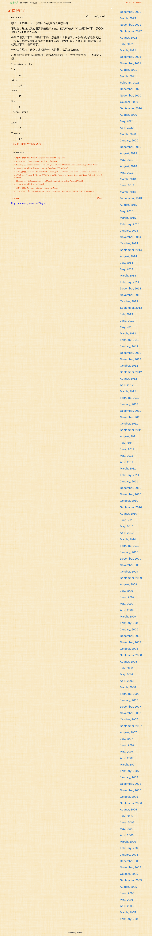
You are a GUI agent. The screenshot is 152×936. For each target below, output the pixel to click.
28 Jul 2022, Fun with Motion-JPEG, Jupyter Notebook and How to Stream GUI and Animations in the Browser (58, 176)
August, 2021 (128, 69)
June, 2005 (127, 893)
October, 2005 (129, 873)
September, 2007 (131, 726)
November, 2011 (130, 417)
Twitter (139, 2)
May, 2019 (126, 159)
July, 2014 (126, 262)
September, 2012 (131, 372)
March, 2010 (128, 539)
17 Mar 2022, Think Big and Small (30, 184)
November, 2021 (130, 63)
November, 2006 (130, 790)
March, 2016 (128, 192)
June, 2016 (127, 185)
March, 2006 (128, 841)
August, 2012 (128, 378)
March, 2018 (128, 179)
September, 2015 (131, 198)
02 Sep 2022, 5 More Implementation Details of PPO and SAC (42, 168)
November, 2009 (130, 565)
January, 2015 (129, 230)
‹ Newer (15, 197)
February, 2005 (129, 919)
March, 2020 (128, 134)
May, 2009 (126, 603)
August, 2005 (128, 886)
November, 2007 (130, 713)
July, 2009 (126, 590)
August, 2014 (128, 256)
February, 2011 (129, 475)
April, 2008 (127, 680)
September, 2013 (131, 307)
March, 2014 (128, 275)
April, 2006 (127, 835)
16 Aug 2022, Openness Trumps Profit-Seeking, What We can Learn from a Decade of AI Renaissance (58, 171)
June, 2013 (127, 320)
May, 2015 (126, 211)
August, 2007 (128, 732)
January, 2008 (129, 700)
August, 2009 (128, 584)
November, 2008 (130, 642)
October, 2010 (129, 500)
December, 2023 (130, 11)
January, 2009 (129, 629)
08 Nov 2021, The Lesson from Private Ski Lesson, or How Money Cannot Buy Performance (55, 191)
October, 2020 (129, 101)
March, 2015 (128, 217)
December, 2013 (130, 288)
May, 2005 (126, 899)
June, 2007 (127, 745)
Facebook (130, 2)
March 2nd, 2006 (95, 16)
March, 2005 (128, 912)
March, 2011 (128, 468)
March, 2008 (128, 687)
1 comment (16, 17)
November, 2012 (130, 359)
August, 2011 (128, 436)
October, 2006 (129, 796)
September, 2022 (131, 31)
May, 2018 (126, 172)
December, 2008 (130, 635)
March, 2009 (128, 616)
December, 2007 (130, 706)
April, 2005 (127, 906)
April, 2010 (127, 532)
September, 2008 (131, 655)
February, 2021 (129, 82)
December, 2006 (130, 783)
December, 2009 (130, 558)
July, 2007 (126, 738)
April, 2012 (127, 385)
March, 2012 (128, 391)
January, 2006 (129, 854)
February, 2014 (129, 282)
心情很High (17, 11)
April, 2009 (127, 610)
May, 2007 (126, 751)
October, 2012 (129, 365)
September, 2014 (131, 249)
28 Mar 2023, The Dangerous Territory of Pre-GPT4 (38, 161)
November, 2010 (130, 494)
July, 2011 (126, 442)
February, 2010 (129, 545)
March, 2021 (128, 76)
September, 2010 (131, 507)
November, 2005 (130, 867)
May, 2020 (126, 121)
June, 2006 (127, 822)
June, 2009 (127, 597)
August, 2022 (128, 37)
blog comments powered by (28, 203)
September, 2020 (131, 108)
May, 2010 (126, 526)
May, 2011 (126, 455)
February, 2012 (129, 397)
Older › (100, 197)
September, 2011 (131, 430)
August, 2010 (128, 513)
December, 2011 (130, 410)
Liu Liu (71, 932)
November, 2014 (130, 237)
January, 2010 (129, 552)
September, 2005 (131, 880)
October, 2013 (129, 301)
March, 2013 (128, 333)
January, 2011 (129, 481)
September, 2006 (131, 803)
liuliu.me (80, 932)
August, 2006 (128, 809)
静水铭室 (14, 2)
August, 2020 (128, 114)
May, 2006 (126, 828)
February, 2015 (129, 224)
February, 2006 (129, 848)
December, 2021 (130, 56)
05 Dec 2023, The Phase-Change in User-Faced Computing (40, 157)
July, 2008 (126, 668)
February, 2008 (129, 693)
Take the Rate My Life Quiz (26, 144)
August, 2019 (128, 153)
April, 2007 (127, 758)
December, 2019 (130, 146)
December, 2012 (130, 352)
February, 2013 (129, 339)
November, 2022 (130, 24)
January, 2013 (129, 346)
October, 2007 (129, 719)
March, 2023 (128, 18)
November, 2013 (130, 294)
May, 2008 (126, 674)
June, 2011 (127, 449)
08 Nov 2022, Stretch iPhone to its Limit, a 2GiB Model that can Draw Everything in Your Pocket (57, 164)
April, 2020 (127, 127)
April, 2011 (126, 462)
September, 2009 (131, 578)
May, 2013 (126, 327)
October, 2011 (129, 423)
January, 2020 (129, 140)
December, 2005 (130, 861)
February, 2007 (129, 771)
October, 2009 (129, 571)
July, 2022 (126, 44)
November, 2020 (130, 95)
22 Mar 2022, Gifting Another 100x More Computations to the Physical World (49, 181)
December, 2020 (130, 89)
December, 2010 (130, 487)
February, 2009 (129, 622)
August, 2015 (128, 204)
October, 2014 (129, 243)
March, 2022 (128, 50)
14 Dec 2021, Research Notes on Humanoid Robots (37, 188)
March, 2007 (128, 764)
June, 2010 (127, 520)
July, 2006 (126, 815)
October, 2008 (129, 648)
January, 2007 (129, 777)
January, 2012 (129, 404)
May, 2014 (126, 269)
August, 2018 (128, 166)
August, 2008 (128, 661)
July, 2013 (126, 314)
